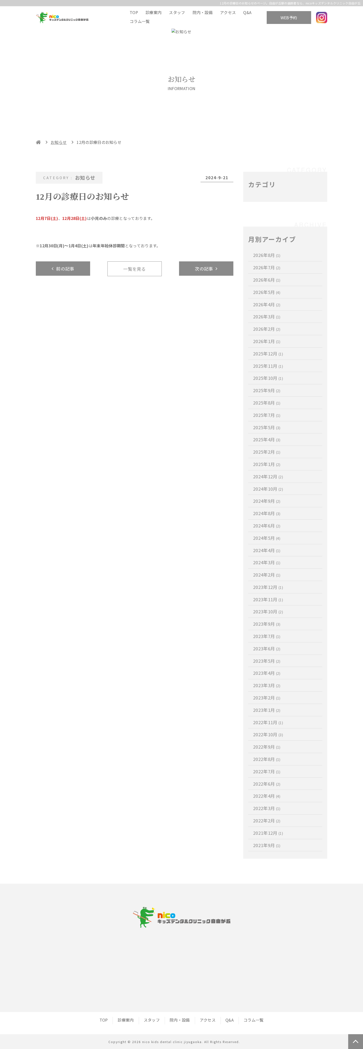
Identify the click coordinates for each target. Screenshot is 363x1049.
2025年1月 (267, 464)
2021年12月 (268, 833)
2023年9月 (267, 624)
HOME (38, 142)
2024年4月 (267, 550)
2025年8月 (267, 402)
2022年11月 (268, 722)
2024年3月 (267, 562)
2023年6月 (267, 648)
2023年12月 (268, 587)
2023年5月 (267, 661)
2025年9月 (267, 390)
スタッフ (177, 12)
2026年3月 (267, 316)
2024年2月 (267, 574)
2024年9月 (267, 501)
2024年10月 (268, 489)
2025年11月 (268, 366)
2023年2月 (267, 697)
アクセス (228, 12)
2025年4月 (267, 439)
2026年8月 (267, 255)
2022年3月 (267, 808)
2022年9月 (267, 746)
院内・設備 (203, 12)
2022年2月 (267, 820)
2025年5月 (267, 427)
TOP (134, 12)
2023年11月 (268, 599)
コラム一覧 (140, 21)
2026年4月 (267, 304)
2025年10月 (268, 378)
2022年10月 (268, 734)
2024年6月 (267, 525)
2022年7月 (267, 771)
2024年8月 (267, 513)
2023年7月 (267, 636)
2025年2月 (267, 451)
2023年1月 (267, 710)
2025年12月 (268, 353)
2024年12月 (268, 476)
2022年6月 (267, 783)
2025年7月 (267, 415)
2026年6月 (267, 279)
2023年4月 (267, 673)
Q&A (247, 12)
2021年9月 (267, 845)
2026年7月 (267, 267)
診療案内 (153, 12)
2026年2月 (267, 329)
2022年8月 (267, 759)
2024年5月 (267, 538)
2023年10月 (268, 611)
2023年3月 (267, 685)
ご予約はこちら (234, 985)
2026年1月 (267, 341)
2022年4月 (267, 796)
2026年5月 (267, 292)
